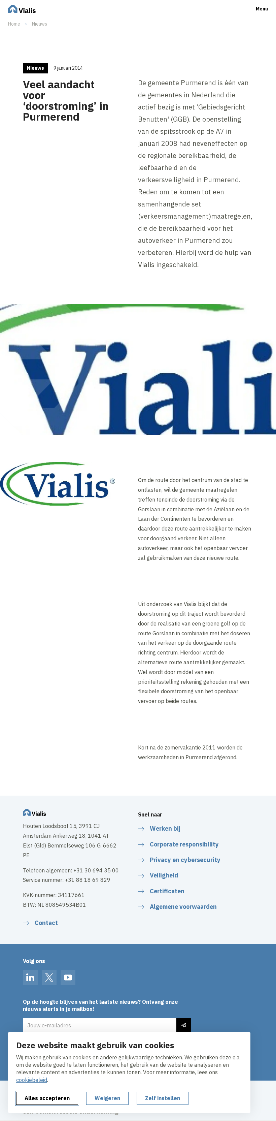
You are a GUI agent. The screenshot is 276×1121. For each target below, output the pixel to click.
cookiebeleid (31, 1080)
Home (14, 24)
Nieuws (39, 24)
